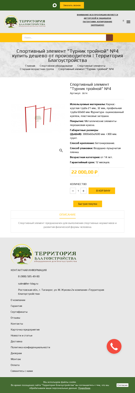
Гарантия (16, 305)
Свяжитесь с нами (22, 370)
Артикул (75, 93)
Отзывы (15, 317)
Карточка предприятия (25, 329)
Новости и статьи (21, 335)
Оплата (15, 365)
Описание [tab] (67, 214)
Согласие (122, 385)
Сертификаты (19, 311)
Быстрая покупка (87, 203)
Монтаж (16, 359)
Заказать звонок (72, 5)
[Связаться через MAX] (54, 5)
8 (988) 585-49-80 (29, 276)
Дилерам (16, 353)
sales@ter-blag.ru (28, 283)
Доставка (16, 341)
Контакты (17, 323)
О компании (18, 300)
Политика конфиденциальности (30, 347)
